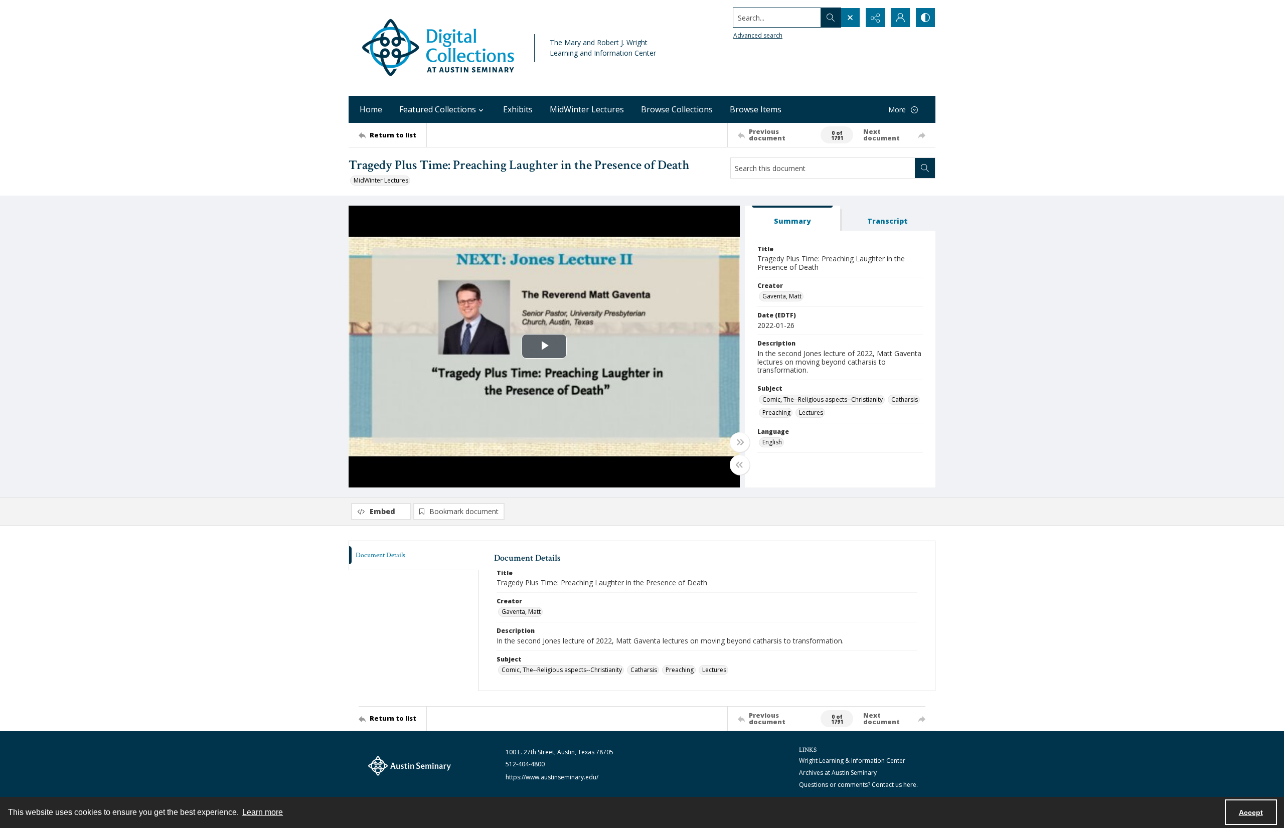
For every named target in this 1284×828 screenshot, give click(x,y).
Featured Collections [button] (437, 109)
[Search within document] (925, 168)
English (772, 442)
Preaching (776, 412)
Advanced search (757, 35)
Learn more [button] (262, 812)
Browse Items (755, 109)
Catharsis (904, 399)
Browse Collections (677, 109)
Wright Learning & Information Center (852, 760)
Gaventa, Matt (781, 296)
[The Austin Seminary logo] (409, 765)
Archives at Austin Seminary (838, 772)
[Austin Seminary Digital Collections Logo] (439, 48)
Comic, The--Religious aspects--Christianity (822, 399)
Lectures (811, 412)
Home (371, 109)
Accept (1251, 812)
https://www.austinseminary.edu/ (552, 777)
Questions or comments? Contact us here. (858, 784)
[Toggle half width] (740, 465)
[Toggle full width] (740, 442)
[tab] (792, 218)
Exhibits (518, 109)
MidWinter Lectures (587, 109)
